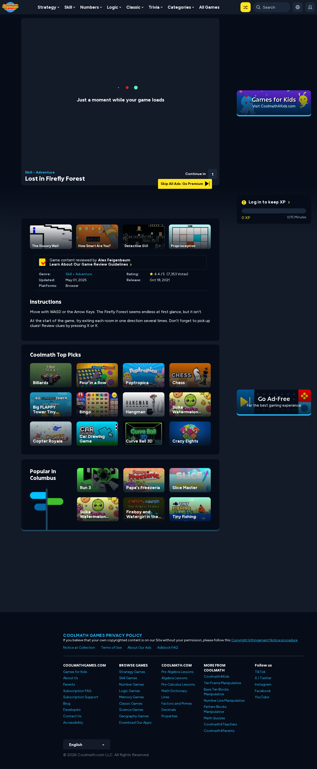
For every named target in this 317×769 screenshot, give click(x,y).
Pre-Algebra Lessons (177, 672)
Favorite (186, 180)
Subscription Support (80, 697)
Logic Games (129, 691)
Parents (69, 684)
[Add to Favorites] (186, 172)
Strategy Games (132, 672)
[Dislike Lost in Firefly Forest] (173, 173)
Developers (72, 710)
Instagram (263, 684)
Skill (68, 7)
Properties (169, 716)
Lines (165, 697)
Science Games (131, 710)
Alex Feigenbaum (114, 260)
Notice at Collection (79, 647)
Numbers (89, 7)
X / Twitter (263, 678)
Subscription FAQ (77, 691)
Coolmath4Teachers (220, 724)
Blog (66, 703)
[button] (245, 7)
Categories (179, 7)
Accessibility (73, 722)
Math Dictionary (174, 691)
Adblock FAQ (167, 647)
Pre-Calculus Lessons (178, 684)
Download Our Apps (135, 722)
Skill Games (128, 678)
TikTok (260, 672)
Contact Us (72, 716)
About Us (70, 678)
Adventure (45, 172)
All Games (209, 7)
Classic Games (130, 703)
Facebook (263, 691)
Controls (199, 181)
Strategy (47, 7)
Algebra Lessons (174, 678)
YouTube (262, 697)
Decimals (168, 710)
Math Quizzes (214, 718)
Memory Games (131, 697)
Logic (112, 7)
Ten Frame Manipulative (222, 683)
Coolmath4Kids (216, 676)
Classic (133, 7)
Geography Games (134, 716)
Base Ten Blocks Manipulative (216, 691)
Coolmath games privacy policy (102, 635)
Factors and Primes (176, 703)
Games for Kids (75, 672)
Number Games (131, 684)
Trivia (154, 7)
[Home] (10, 6)
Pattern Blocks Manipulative (215, 709)
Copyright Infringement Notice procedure (264, 640)
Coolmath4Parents (219, 731)
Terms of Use (111, 647)
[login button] (310, 7)
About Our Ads (139, 647)
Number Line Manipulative (224, 700)
